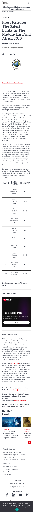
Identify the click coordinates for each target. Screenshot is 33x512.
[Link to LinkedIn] (13, 494)
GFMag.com (15, 363)
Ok (17, 509)
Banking (11, 12)
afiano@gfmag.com (19, 390)
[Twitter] (4, 54)
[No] (31, 506)
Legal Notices (7, 474)
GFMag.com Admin (15, 48)
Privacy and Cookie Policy (11, 469)
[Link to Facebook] (6, 494)
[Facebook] (7, 54)
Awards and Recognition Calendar (14, 455)
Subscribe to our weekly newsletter (14, 460)
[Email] (15, 54)
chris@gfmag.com (20, 400)
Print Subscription (18, 483)
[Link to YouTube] (20, 494)
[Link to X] (27, 494)
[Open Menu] (29, 3)
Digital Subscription (18, 487)
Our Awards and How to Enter (12, 452)
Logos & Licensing (8, 457)
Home (4, 12)
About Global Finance (10, 467)
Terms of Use (7, 472)
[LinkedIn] (11, 54)
